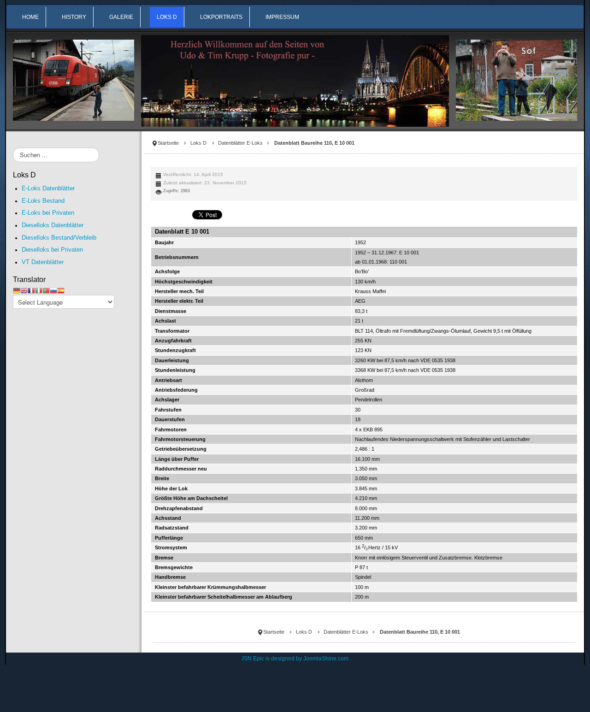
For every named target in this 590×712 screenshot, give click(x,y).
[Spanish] (61, 290)
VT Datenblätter (43, 262)
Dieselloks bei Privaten (52, 249)
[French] (31, 290)
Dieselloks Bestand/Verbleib (59, 237)
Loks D (198, 143)
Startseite (168, 143)
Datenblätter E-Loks (240, 143)
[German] (16, 290)
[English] (24, 290)
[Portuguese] (46, 290)
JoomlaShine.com (325, 658)
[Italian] (38, 290)
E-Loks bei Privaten (48, 212)
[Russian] (53, 290)
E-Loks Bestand (43, 200)
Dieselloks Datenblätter (52, 225)
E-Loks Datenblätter (48, 188)
